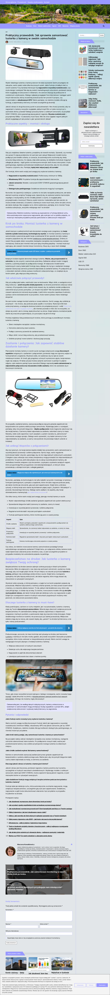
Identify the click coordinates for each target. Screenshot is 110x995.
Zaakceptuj (102, 985)
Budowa (29, 26)
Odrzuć (91, 985)
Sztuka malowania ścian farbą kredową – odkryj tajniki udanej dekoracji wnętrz (96, 74)
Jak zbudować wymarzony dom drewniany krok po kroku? (30, 801)
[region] (55, 984)
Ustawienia (80, 985)
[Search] (103, 26)
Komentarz (10, 910)
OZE (59, 26)
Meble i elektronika (44, 26)
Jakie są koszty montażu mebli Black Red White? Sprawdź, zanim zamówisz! (97, 196)
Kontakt (47, 2)
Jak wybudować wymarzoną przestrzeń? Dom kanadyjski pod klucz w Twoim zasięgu (40, 809)
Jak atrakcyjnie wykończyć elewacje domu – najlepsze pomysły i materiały (36, 832)
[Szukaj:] (88, 35)
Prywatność (22, 2)
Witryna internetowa (12, 931)
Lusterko (9, 637)
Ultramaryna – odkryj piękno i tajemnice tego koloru (28, 823)
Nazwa (8, 924)
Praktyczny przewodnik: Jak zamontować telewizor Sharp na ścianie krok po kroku (96, 166)
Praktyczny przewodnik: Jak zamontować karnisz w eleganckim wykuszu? (94, 88)
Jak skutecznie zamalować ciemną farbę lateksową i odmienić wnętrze (96, 49)
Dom (34, 26)
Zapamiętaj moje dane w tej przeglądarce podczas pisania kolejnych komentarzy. (33, 938)
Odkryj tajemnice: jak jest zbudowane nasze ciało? (27, 812)
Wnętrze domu (75, 26)
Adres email (44, 924)
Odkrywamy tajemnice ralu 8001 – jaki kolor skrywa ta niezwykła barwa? (35, 819)
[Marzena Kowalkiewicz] (11, 851)
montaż (8, 696)
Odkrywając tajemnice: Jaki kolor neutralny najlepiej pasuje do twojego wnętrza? (96, 61)
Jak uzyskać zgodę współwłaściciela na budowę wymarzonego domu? (35, 805)
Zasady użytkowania (35, 2)
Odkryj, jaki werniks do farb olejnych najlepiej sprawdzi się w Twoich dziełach (37, 816)
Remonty (65, 26)
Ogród (54, 26)
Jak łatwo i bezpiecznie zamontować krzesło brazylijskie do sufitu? (96, 231)
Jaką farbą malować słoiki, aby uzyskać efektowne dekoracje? (94, 103)
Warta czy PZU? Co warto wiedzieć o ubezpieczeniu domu (30, 836)
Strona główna (11, 2)
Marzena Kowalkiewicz (15, 41)
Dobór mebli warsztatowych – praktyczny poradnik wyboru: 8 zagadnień (97, 182)
